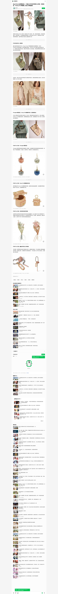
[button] (13, 593)
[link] (16, 593)
